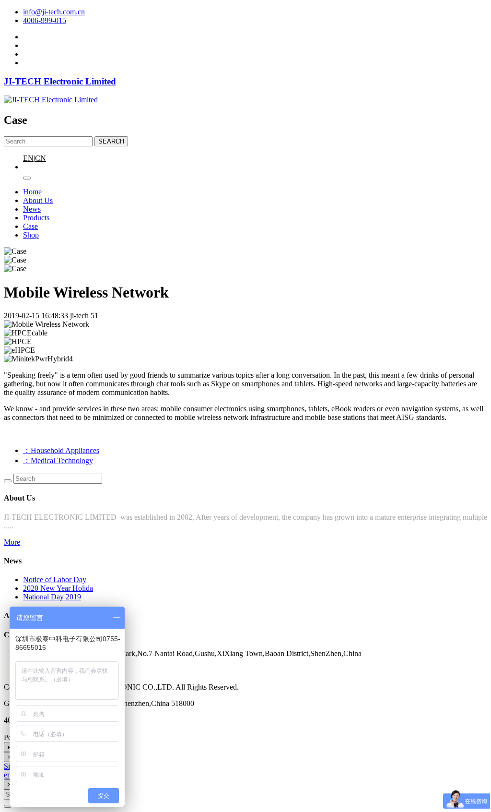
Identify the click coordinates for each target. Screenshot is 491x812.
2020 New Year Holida (58, 588)
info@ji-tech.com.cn (54, 12)
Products (36, 218)
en (7, 775)
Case (30, 226)
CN (40, 158)
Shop (31, 235)
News (32, 209)
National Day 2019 (52, 597)
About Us (38, 200)
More (12, 542)
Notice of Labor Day (54, 579)
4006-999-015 (44, 20)
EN (28, 158)
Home (32, 192)
